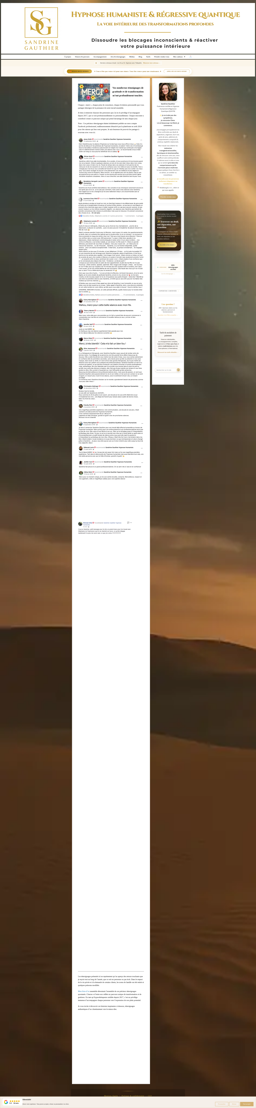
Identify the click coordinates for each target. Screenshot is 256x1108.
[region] (128, 1102)
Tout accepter (247, 1104)
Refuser (234, 1104)
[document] (128, 554)
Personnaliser (222, 1104)
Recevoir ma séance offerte (128, 579)
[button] (12, 1102)
